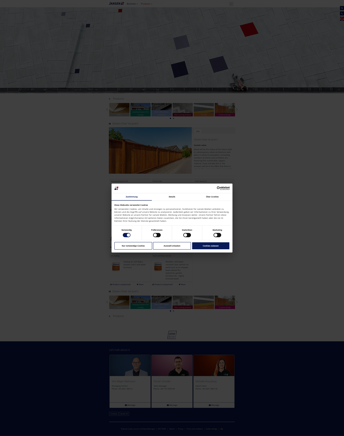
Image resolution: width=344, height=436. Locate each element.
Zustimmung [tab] (132, 196)
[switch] (157, 235)
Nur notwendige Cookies (133, 245)
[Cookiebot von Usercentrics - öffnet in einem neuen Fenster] (218, 188)
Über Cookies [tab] (212, 196)
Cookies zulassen (211, 245)
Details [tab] (172, 196)
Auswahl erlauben (172, 245)
